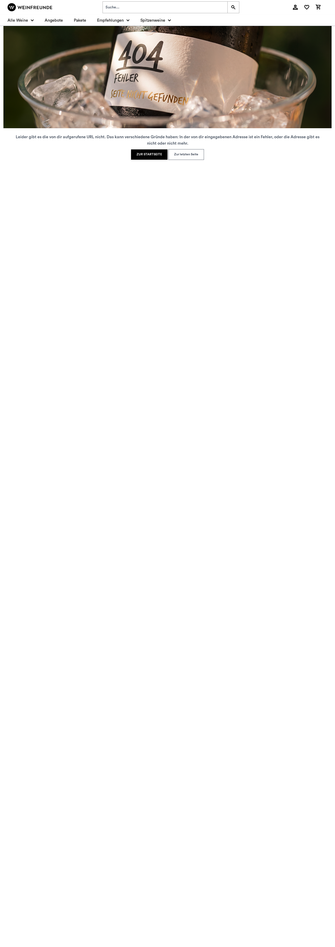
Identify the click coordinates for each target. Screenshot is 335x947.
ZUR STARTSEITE (149, 154)
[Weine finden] (233, 7)
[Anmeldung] (295, 7)
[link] (149, 154)
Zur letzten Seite (186, 154)
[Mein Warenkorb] (318, 6)
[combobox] (165, 7)
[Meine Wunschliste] (306, 7)
